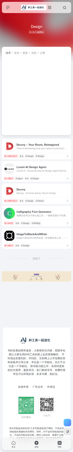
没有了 (36, 258)
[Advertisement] (36, 93)
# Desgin (29, 155)
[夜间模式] (67, 431)
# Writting (36, 223)
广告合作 (38, 386)
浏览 (33, 53)
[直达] (67, 156)
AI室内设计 (12, 155)
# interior (40, 200)
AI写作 (10, 223)
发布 (16, 53)
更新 (25, 53)
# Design (40, 155)
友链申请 (23, 386)
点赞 (42, 53)
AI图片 (10, 178)
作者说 (51, 386)
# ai (21, 155)
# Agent (19, 178)
